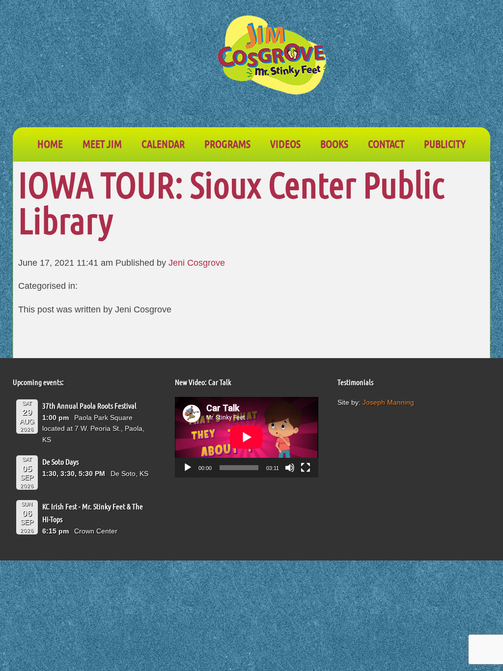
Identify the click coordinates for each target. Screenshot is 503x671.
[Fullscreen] (305, 468)
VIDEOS (285, 143)
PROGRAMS (227, 143)
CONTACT (386, 143)
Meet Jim (102, 143)
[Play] (188, 468)
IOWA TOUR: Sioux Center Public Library (231, 202)
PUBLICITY (445, 143)
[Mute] (290, 468)
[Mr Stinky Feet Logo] (273, 56)
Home (50, 143)
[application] (246, 437)
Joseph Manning (388, 402)
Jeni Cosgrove (196, 263)
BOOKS (334, 143)
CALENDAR (163, 143)
